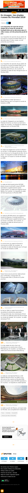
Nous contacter (4, 468)
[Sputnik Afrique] (4, 10)
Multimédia (8, 412)
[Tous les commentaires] (2, 491)
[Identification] (18, 10)
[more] (26, 61)
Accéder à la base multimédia (11, 147)
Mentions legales (14, 467)
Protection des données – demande (9, 472)
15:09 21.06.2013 (4, 20)
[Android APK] (5, 480)
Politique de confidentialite (14, 468)
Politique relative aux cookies (7, 470)
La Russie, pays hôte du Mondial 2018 (8, 415)
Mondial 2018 (14, 412)
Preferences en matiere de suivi (8, 476)
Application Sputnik (14, 474)
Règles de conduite (5, 474)
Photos (2, 412)
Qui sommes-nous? (5, 467)
